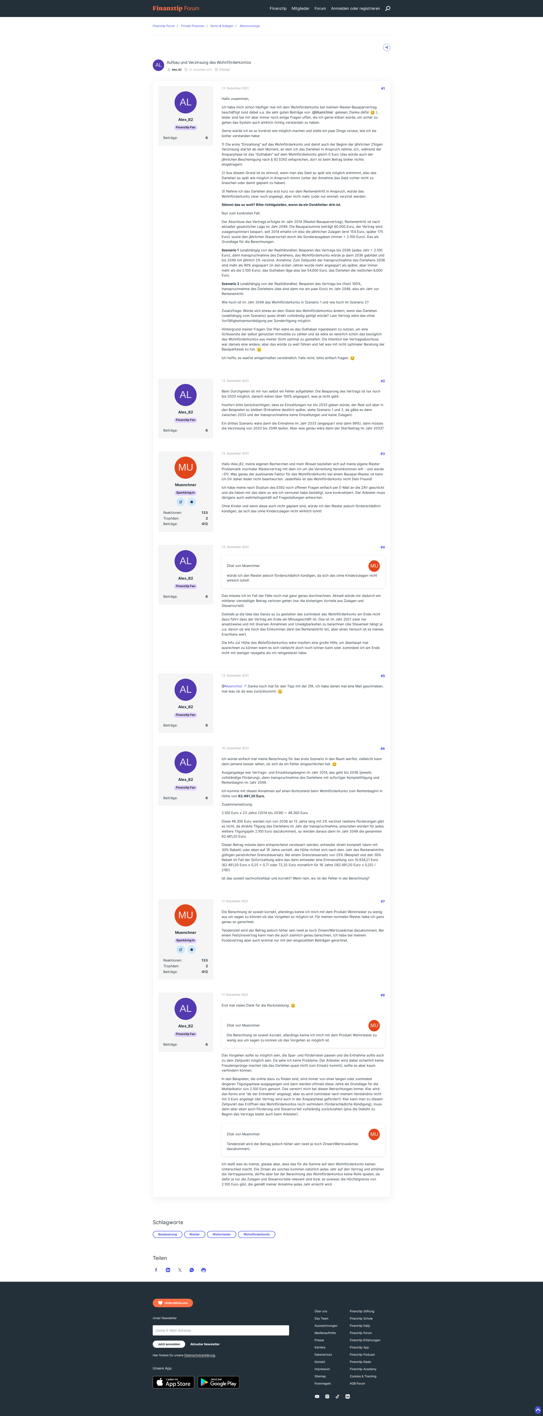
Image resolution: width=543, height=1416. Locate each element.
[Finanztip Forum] (176, 8)
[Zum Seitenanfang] (538, 1410)
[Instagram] (327, 1396)
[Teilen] (386, 47)
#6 (383, 748)
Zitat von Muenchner (243, 566)
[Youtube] (317, 1396)
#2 (383, 381)
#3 (383, 454)
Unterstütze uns (176, 1303)
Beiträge (170, 138)
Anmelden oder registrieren (355, 8)
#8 (383, 995)
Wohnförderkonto (257, 1234)
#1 (383, 88)
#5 (383, 676)
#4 (383, 547)
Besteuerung (167, 1234)
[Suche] (387, 8)
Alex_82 (177, 69)
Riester (195, 1234)
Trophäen (170, 518)
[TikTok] (337, 1396)
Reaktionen (172, 512)
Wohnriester (222, 1234)
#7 (383, 901)
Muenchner (324, 112)
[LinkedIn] (347, 1396)
